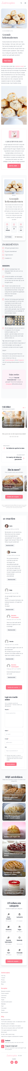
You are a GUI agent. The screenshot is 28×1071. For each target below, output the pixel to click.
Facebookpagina (9, 360)
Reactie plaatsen (11, 764)
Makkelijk (3, 1004)
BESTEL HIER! (13, 166)
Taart (2, 1006)
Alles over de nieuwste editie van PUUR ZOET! (12, 1028)
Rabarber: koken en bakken (7, 1023)
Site (6, 747)
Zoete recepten (5, 993)
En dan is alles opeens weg (7, 1034)
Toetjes (3, 1010)
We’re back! (4, 1032)
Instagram (21, 360)
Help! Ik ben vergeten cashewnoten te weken (12, 1036)
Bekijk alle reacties (13, 687)
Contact (3, 977)
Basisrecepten (4, 1012)
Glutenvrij (3, 997)
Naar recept (7, 60)
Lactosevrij (3, 995)
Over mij (3, 975)
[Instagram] (16, 1062)
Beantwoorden (9, 545)
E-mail (7, 739)
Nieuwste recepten (5, 991)
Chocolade (3, 1008)
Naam (7, 730)
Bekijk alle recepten (13, 961)
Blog (2, 984)
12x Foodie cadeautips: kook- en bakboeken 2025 (13, 1021)
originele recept (19, 66)
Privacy (3, 980)
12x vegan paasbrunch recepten (9, 1030)
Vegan (2, 999)
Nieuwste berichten (5, 1019)
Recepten (3, 982)
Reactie (7, 709)
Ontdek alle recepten (13, 497)
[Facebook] (11, 1062)
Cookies (14, 1058)
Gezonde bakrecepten (6, 1002)
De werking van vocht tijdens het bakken (11, 1026)
